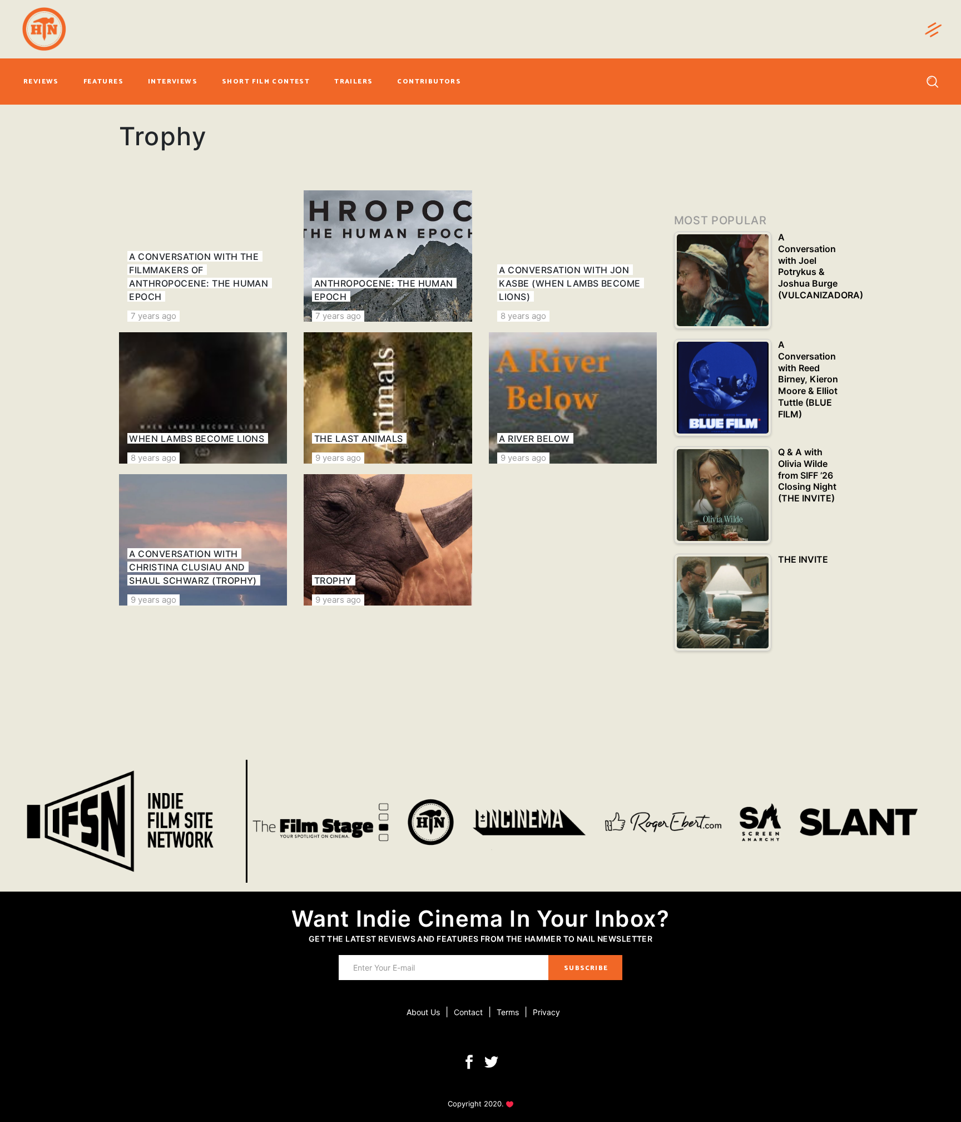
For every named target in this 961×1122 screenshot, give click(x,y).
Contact (468, 1012)
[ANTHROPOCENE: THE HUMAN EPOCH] (388, 256)
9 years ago (338, 457)
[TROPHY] (388, 540)
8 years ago (523, 316)
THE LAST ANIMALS (358, 438)
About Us (423, 1012)
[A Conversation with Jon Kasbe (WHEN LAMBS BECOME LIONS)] (573, 256)
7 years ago (153, 316)
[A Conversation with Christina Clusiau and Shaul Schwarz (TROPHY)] (203, 540)
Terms (508, 1012)
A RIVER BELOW (534, 438)
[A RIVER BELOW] (573, 398)
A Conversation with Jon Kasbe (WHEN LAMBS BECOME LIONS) (570, 283)
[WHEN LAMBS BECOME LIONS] (203, 398)
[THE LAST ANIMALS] (388, 398)
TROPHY (333, 580)
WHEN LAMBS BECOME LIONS (196, 438)
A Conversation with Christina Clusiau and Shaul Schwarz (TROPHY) (193, 567)
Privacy (546, 1012)
